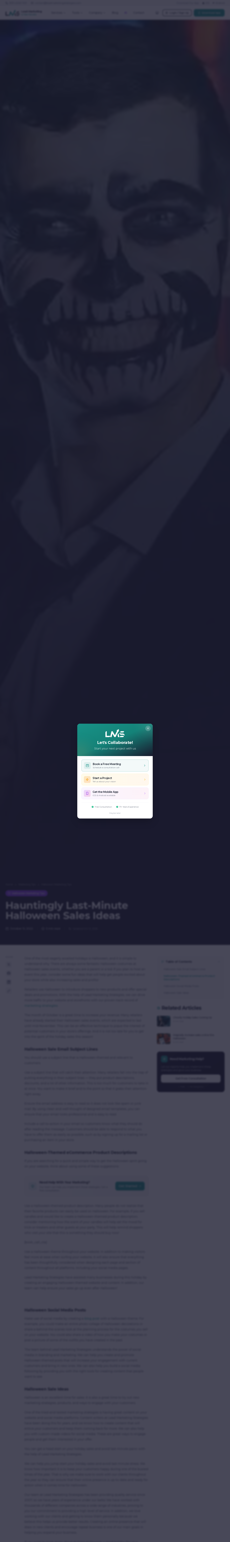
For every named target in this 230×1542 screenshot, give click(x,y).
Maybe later (115, 813)
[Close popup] (148, 728)
